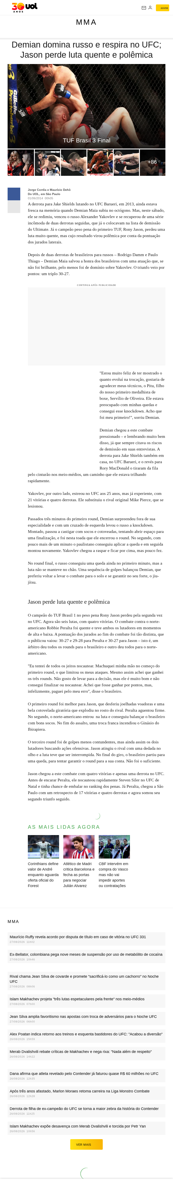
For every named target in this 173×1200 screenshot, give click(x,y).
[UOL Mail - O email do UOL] (143, 7)
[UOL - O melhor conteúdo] (24, 7)
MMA (86, 22)
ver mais (83, 1144)
